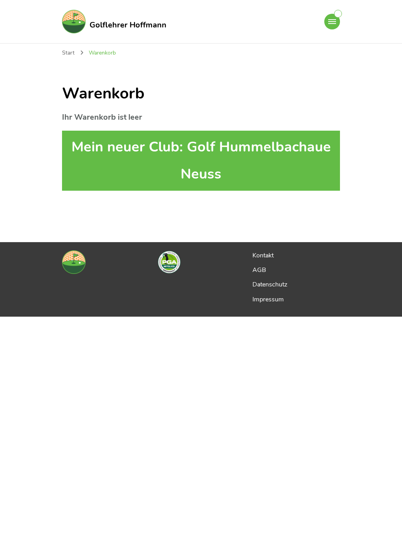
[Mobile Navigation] (332, 21)
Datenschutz (269, 284)
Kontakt (263, 255)
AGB (259, 270)
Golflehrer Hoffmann (128, 25)
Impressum (268, 299)
